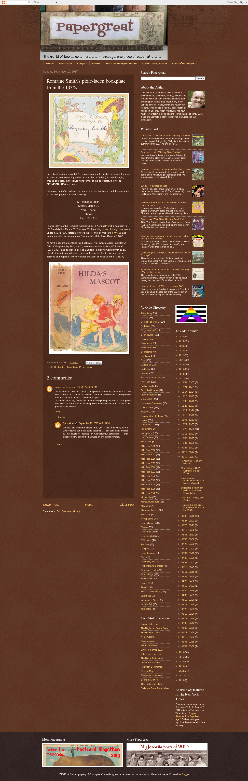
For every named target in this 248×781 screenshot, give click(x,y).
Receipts (145, 544)
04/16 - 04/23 (188, 586)
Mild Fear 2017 (148, 454)
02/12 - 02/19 (188, 618)
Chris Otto (62, 362)
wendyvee (60, 387)
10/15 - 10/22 (188, 433)
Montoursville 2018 (150, 501)
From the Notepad (149, 390)
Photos (96, 63)
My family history (149, 510)
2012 (181, 671)
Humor (144, 420)
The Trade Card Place (151, 684)
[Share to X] (93, 363)
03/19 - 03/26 (188, 600)
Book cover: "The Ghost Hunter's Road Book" (163, 219)
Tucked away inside (150, 591)
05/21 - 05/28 (188, 576)
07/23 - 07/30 (188, 544)
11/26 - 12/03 (188, 406)
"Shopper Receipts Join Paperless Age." (187, 716)
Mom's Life (146, 497)
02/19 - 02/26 (188, 614)
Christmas (146, 364)
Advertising (146, 313)
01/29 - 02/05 (188, 628)
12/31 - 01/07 (188, 382)
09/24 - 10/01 (188, 447)
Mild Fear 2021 (148, 472)
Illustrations (72, 367)
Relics (144, 557)
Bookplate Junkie (149, 680)
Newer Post (51, 504)
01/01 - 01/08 (188, 646)
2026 (181, 336)
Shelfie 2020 (147, 578)
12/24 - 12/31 (188, 387)
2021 (181, 360)
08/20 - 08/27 (188, 525)
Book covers (147, 335)
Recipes (82, 63)
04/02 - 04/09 (188, 595)
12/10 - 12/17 (188, 396)
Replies (61, 417)
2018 (181, 374)
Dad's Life (145, 369)
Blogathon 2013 (148, 330)
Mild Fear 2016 (148, 450)
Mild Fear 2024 (148, 484)
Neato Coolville (148, 637)
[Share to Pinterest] (100, 363)
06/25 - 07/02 (188, 562)
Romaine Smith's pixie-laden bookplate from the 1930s (192, 507)
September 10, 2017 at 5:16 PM (94, 423)
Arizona (144, 317)
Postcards (65, 63)
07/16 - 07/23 (188, 548)
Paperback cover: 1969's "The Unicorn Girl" (162, 286)
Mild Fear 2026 (148, 493)
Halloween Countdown (151, 403)
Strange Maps (148, 671)
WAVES (117, 233)
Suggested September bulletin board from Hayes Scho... (192, 490)
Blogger (185, 774)
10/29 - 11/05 (188, 424)
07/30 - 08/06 (188, 539)
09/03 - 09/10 (188, 516)
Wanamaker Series (150, 600)
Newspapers (147, 518)
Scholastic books (149, 570)
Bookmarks (146, 343)
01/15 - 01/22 (188, 637)
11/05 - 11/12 (188, 420)
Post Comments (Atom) (68, 511)
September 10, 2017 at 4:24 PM (81, 387)
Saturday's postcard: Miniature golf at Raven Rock (165, 169)
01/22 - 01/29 (188, 632)
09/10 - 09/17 (188, 457)
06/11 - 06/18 (188, 572)
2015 (181, 657)
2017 (181, 378)
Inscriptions (146, 433)
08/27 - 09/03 (188, 520)
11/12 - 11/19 (188, 415)
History (144, 411)
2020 (181, 364)
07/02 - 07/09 (188, 558)
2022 (181, 355)
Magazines (146, 441)
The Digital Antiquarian (152, 658)
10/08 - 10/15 (188, 438)
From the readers (149, 394)
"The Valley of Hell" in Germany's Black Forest (191, 471)
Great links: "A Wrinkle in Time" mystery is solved (165, 135)
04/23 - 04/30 (188, 581)
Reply (57, 411)
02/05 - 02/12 (188, 623)
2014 (181, 661)
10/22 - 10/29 (188, 429)
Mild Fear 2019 (148, 463)
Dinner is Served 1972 (151, 650)
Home (50, 63)
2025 (181, 341)
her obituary (111, 229)
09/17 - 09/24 (188, 452)
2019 (181, 369)
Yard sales (146, 609)
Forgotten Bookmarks (151, 667)
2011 (181, 675)
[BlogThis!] (90, 363)
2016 (181, 652)
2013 (181, 666)
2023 (181, 350)
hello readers (147, 407)
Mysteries (145, 514)
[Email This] (87, 363)
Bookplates (59, 367)
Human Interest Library (152, 416)
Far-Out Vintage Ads (151, 377)
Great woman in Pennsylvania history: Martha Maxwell (192, 480)
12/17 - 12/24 (188, 392)
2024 (181, 346)
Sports (144, 583)
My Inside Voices (149, 645)
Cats (143, 360)
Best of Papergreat (184, 63)
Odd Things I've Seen (151, 654)
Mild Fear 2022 (148, 476)
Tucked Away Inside (154, 63)
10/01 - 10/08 (188, 443)
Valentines (146, 596)
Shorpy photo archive (151, 675)
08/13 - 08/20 (188, 530)
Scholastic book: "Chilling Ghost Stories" (161, 152)
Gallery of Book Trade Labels (155, 688)
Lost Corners (147, 437)
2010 (181, 680)
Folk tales (145, 381)
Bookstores (146, 352)
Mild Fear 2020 (148, 467)
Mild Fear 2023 (148, 480)
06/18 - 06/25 (188, 567)
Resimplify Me (148, 561)
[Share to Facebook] (97, 363)
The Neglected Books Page (154, 628)
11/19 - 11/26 (188, 410)
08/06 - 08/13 (188, 534)
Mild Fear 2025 (148, 489)
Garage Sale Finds (150, 624)
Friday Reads (147, 386)
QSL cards (146, 540)
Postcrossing (147, 536)
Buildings (145, 356)
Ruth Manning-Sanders (121, 63)
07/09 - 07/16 (188, 553)
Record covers (148, 553)
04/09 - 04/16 (188, 590)
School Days (147, 574)
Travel (144, 587)
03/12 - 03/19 (188, 604)
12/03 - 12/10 (188, 401)
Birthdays (145, 326)
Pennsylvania (85, 367)
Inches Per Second (150, 662)
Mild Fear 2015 (148, 446)
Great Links (146, 399)
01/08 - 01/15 (188, 641)
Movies (144, 506)
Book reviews (147, 339)
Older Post (127, 504)
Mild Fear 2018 (148, 459)
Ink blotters (146, 429)
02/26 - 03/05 (188, 609)
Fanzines (145, 373)
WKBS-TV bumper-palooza (154, 186)
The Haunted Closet (150, 632)
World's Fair (146, 604)
